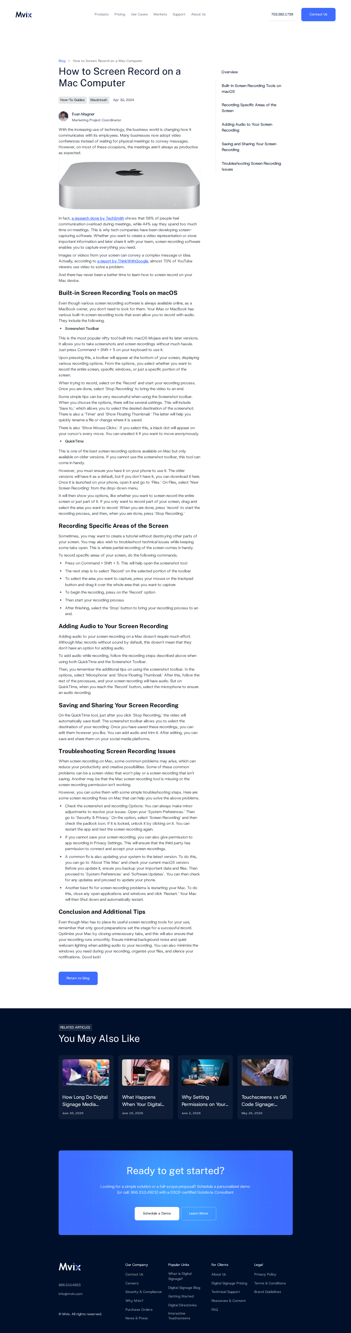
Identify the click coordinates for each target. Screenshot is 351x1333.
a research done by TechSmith (98, 218)
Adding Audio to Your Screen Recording (247, 127)
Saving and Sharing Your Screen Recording (249, 146)
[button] (102, 14)
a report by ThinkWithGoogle (122, 261)
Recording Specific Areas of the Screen (249, 107)
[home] (23, 14)
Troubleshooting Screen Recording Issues (251, 166)
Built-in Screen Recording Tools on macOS (251, 88)
